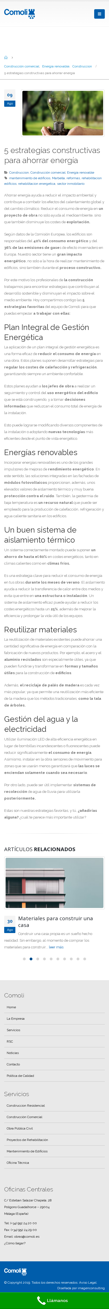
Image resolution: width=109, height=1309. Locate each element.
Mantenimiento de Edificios (27, 1151)
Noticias (13, 1053)
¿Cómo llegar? (14, 1243)
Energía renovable (80, 172)
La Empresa (16, 1019)
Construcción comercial (47, 172)
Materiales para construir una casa (55, 922)
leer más (56, 947)
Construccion (19, 172)
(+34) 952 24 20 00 (23, 1223)
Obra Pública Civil (20, 1128)
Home (11, 1007)
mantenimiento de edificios (29, 178)
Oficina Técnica (18, 1163)
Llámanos (57, 1300)
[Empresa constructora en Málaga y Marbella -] (19, 14)
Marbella (58, 178)
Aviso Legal (87, 1282)
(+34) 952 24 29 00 (24, 1230)
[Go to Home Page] (6, 57)
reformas (73, 178)
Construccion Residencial (26, 1106)
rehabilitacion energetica (36, 184)
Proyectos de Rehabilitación (27, 1140)
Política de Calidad (20, 1076)
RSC (10, 1041)
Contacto (13, 1064)
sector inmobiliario (70, 184)
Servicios (13, 1030)
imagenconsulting (91, 1288)
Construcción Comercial (24, 1117)
